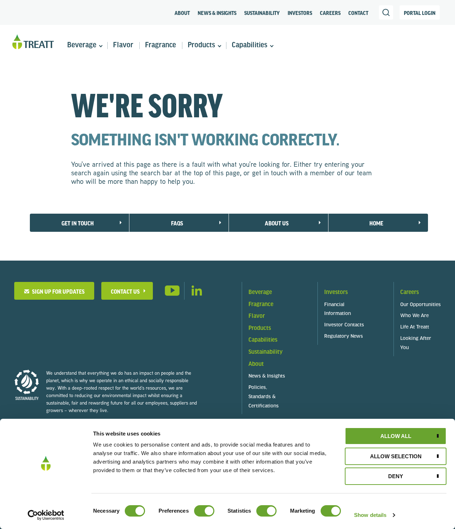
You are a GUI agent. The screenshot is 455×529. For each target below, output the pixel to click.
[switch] (204, 511)
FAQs (177, 223)
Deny (395, 476)
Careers (330, 13)
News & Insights (217, 13)
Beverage (81, 45)
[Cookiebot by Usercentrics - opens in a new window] (46, 515)
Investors (300, 13)
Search (386, 12)
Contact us (125, 291)
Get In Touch (77, 223)
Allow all (395, 436)
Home (376, 223)
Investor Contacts (344, 325)
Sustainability (262, 13)
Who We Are (414, 316)
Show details (370, 515)
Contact (358, 13)
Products (201, 45)
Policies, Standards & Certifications (263, 397)
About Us (277, 223)
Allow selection (396, 456)
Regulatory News (343, 336)
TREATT (33, 42)
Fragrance (160, 45)
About (182, 13)
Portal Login (419, 13)
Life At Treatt (414, 327)
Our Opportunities (420, 305)
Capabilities (249, 45)
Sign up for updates (57, 291)
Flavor (123, 45)
